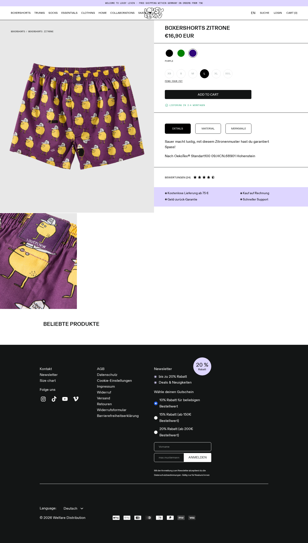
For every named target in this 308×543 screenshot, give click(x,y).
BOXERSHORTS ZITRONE (40, 31)
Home (103, 13)
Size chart (48, 381)
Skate (142, 13)
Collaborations (122, 13)
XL (216, 73)
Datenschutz (107, 375)
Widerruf (104, 392)
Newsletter (49, 375)
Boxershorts (21, 13)
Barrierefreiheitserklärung (118, 416)
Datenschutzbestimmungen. (168, 475)
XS (169, 73)
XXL (228, 73)
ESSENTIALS (69, 13)
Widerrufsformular (111, 410)
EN (253, 13)
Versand (103, 398)
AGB (100, 369)
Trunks (39, 13)
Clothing (88, 13)
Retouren (104, 404)
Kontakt (46, 369)
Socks (53, 13)
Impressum (106, 387)
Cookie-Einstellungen (114, 381)
